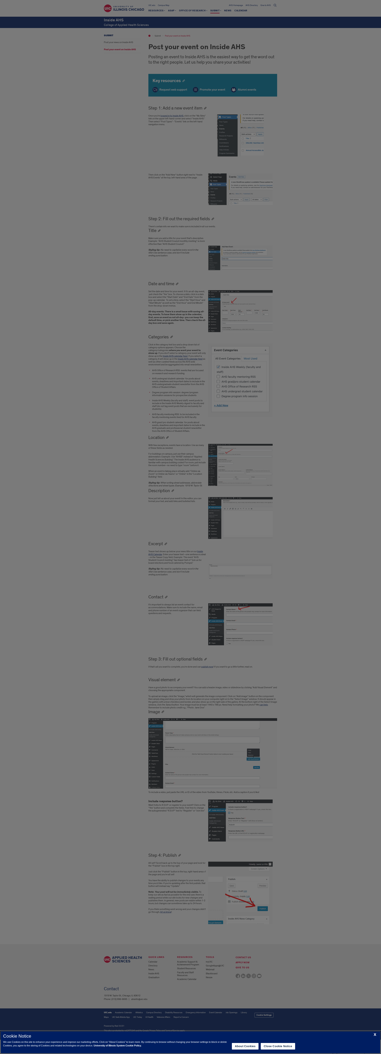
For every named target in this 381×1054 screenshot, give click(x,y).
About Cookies (245, 1046)
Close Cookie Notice (278, 1046)
